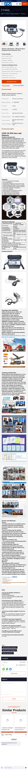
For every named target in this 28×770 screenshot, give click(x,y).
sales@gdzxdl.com (7, 1)
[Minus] (26, 735)
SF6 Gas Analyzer (15, 13)
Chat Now (14, 673)
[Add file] (2, 767)
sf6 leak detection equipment (9, 647)
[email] (10, 669)
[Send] (26, 767)
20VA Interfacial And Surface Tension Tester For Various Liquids (7, 729)
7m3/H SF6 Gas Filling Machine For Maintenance (20, 729)
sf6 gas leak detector (8, 653)
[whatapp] (7, 669)
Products (7, 13)
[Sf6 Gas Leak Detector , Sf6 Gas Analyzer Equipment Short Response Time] (14, 30)
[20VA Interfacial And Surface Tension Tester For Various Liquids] (7, 720)
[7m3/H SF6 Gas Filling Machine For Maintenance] (20, 720)
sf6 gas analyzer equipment (9, 650)
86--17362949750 (22, 1)
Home (2, 13)
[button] (26, 44)
